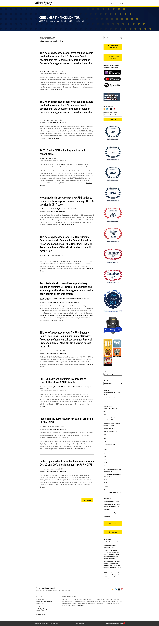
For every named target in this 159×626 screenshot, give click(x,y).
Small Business (78, 302)
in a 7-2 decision (61, 164)
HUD (105, 456)
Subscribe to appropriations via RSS (53, 41)
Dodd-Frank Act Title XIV (110, 431)
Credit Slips (107, 516)
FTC (105, 453)
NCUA (105, 479)
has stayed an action (65, 215)
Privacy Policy (45, 614)
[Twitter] (111, 109)
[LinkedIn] (107, 109)
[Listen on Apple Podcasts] (112, 74)
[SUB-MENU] (124, 3)
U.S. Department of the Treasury (112, 492)
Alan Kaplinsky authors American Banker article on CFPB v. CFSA (66, 420)
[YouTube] (114, 109)
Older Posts (86, 500)
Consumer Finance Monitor (59, 17)
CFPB (46, 74)
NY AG (105, 483)
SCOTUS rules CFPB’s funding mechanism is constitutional (63, 152)
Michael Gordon (46, 209)
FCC (105, 438)
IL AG (105, 459)
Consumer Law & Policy (110, 513)
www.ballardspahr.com (81, 623)
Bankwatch (107, 509)
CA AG (105, 403)
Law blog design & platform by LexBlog (114, 623)
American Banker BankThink (111, 501)
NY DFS (106, 486)
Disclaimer (38, 614)
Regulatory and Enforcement (57, 211)
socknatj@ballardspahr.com (43, 609)
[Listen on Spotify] (112, 87)
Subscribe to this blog (111, 112)
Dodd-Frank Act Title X (110, 428)
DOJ (105, 435)
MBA (105, 466)
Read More (81, 605)
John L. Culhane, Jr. (47, 298)
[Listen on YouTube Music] (112, 80)
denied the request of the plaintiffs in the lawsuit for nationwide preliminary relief (67, 315)
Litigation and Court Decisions (57, 74)
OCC (105, 489)
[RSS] (104, 109)
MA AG (105, 462)
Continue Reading (56, 89)
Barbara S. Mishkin (47, 71)
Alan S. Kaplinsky (47, 158)
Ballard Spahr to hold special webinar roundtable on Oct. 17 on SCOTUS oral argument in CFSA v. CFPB (67, 462)
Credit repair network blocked (111, 542)
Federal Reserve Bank (109, 444)
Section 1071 (69, 302)
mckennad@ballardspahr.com (44, 601)
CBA (105, 411)
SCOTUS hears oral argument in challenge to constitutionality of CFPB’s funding (63, 380)
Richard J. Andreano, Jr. (61, 298)
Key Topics (120, 3)
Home (112, 3)
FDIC (105, 441)
